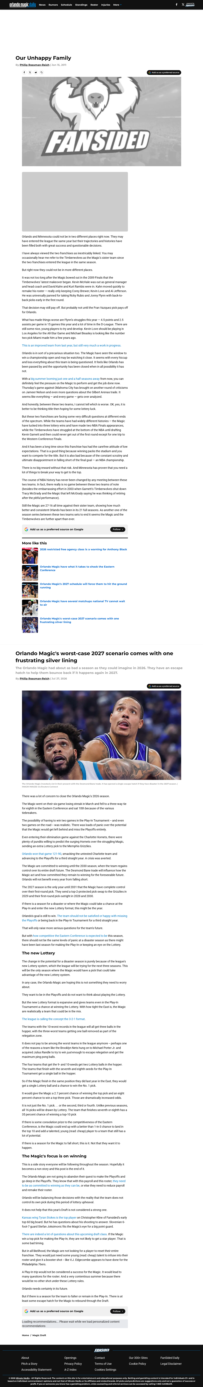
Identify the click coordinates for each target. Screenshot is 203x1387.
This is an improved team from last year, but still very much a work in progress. (71, 345)
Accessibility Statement (36, 1369)
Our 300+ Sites (138, 1357)
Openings (70, 1357)
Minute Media (23, 1378)
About (25, 1357)
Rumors (53, 4)
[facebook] (176, 4)
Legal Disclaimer (171, 1363)
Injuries (105, 4)
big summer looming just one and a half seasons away (65, 378)
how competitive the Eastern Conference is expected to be (70, 935)
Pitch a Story (29, 1363)
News (42, 4)
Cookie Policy (137, 1363)
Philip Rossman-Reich (34, 64)
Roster (94, 4)
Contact (100, 1357)
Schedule (66, 4)
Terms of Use (103, 1363)
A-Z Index (70, 1369)
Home (25, 1335)
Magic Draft (39, 1335)
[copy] (41, 72)
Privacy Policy (73, 1363)
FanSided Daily (169, 1357)
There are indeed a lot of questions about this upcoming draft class (64, 1234)
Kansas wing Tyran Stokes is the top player (49, 1217)
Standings (81, 4)
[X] (183, 4)
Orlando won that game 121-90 (41, 853)
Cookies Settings (105, 1369)
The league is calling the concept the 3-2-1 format (53, 1019)
